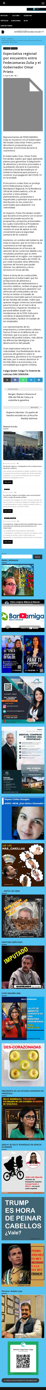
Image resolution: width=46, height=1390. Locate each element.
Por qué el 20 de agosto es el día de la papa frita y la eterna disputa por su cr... (28, 33)
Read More (7, 482)
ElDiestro (28, 15)
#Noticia (7, 433)
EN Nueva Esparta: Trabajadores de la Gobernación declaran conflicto (22, 467)
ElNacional (16, 21)
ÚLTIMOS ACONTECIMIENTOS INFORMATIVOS (20, 1380)
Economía (7, 48)
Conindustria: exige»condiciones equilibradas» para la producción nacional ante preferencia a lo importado (22, 526)
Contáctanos (6, 26)
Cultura (15, 15)
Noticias (4, 15)
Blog (26, 21)
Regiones (14, 48)
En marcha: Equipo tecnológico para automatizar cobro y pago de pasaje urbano (22, 496)
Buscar (4, 554)
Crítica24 (4, 21)
